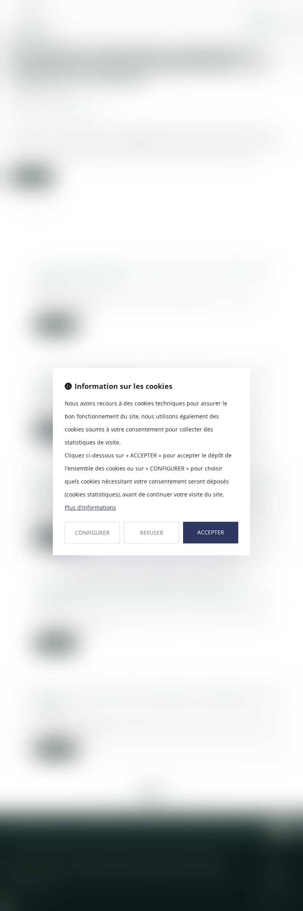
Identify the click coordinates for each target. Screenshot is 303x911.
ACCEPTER (210, 532)
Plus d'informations (90, 507)
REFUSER (151, 532)
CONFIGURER (92, 532)
